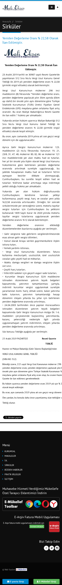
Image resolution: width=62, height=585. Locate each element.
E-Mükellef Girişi (47, 581)
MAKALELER (10, 455)
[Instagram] (57, 548)
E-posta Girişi (16, 581)
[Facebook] (46, 548)
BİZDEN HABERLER (13, 469)
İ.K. (6, 460)
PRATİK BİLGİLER (13, 474)
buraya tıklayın (36, 526)
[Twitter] (51, 548)
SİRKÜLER (9, 465)
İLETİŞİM (9, 479)
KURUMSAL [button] (10, 451)
